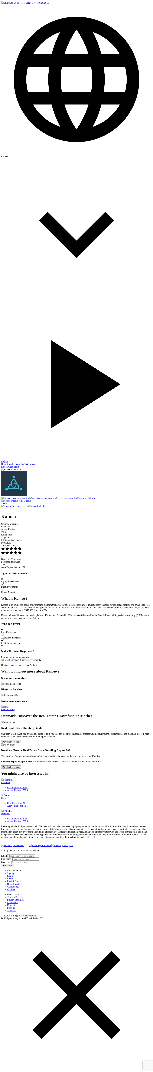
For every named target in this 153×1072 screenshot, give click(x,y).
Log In (4, 466)
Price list (11, 908)
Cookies (11, 889)
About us (11, 910)
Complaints (12, 902)
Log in (10, 876)
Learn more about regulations (15, 657)
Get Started (13, 466)
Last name (6, 862)
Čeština (4, 461)
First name (6, 859)
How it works (7, 464)
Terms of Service (15, 897)
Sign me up (7, 865)
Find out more (7, 709)
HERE (94, 837)
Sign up (10, 873)
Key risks (11, 905)
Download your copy (11, 742)
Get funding (13, 886)
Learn (17, 464)
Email (4, 855)
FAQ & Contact (28, 464)
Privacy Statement (15, 900)
